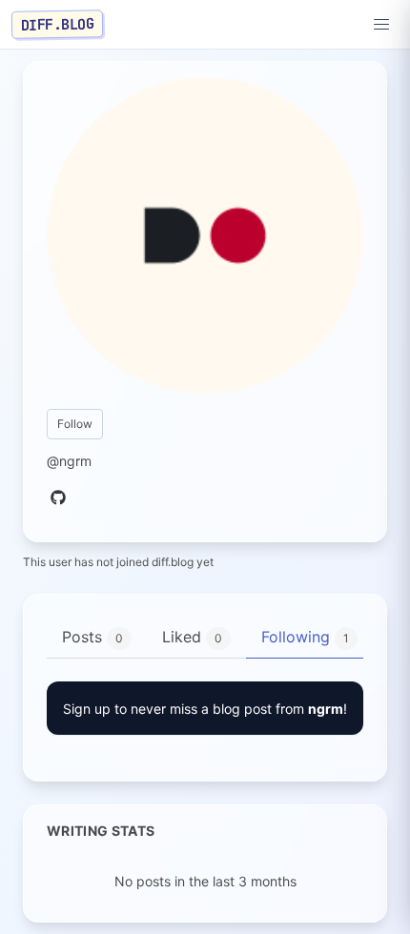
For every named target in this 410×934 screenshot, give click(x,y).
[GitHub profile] (58, 498)
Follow (74, 423)
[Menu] (381, 25)
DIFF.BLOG (57, 23)
